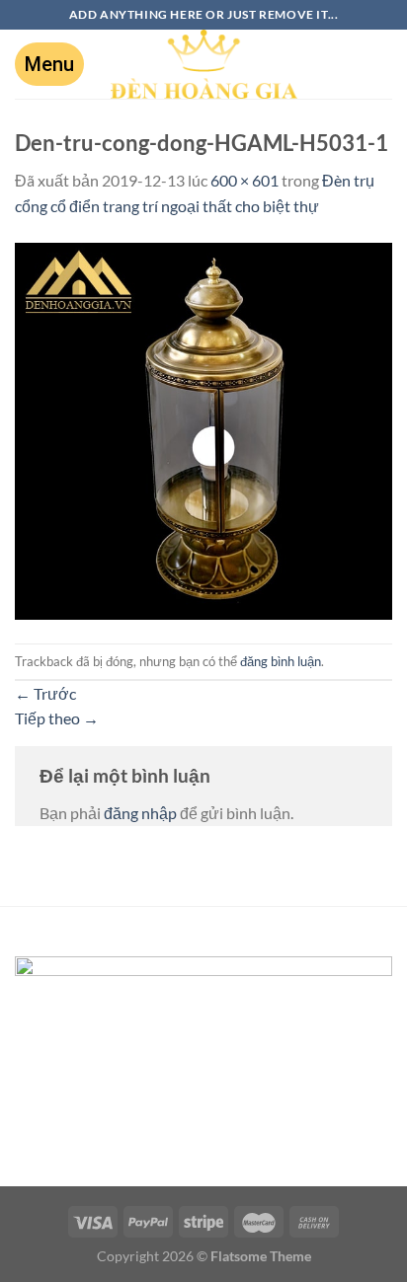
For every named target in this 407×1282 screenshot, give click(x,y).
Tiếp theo (57, 718)
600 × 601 (244, 180)
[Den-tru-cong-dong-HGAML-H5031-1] (203, 428)
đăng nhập (140, 812)
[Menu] (49, 64)
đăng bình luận (280, 661)
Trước (45, 693)
